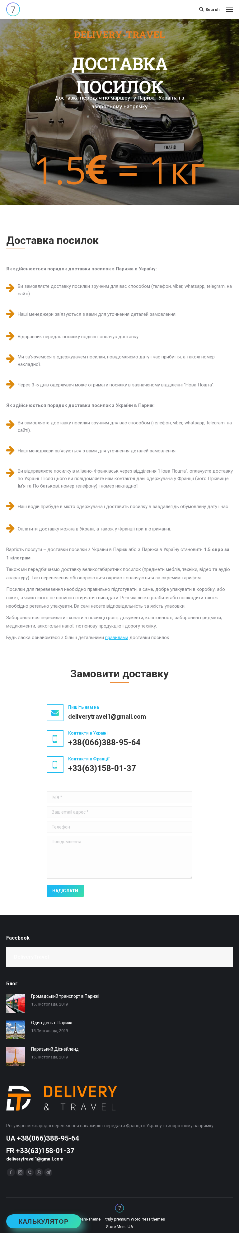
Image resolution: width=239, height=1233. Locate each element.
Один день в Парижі (51, 1022)
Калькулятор (43, 1221)
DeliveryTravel (31, 957)
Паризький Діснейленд (55, 1049)
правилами (116, 637)
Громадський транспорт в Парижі (65, 996)
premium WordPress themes (139, 1219)
